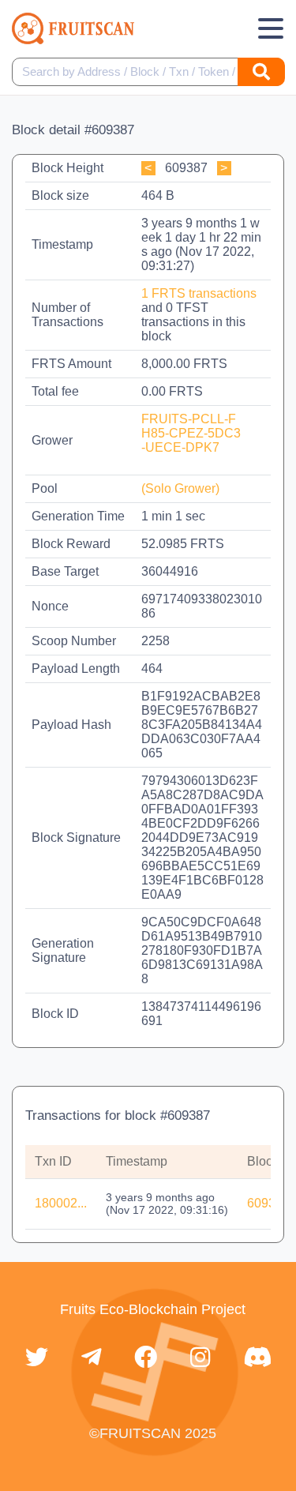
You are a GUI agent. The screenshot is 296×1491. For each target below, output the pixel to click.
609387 (268, 1203)
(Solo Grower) (180, 488)
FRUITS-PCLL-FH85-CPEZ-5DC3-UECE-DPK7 (191, 433)
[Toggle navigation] (270, 28)
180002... (61, 1203)
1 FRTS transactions (199, 293)
